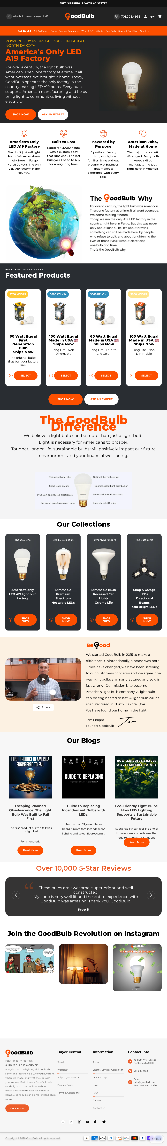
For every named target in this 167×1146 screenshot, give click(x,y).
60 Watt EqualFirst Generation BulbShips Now (23, 344)
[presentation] (16, 895)
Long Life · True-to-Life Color (104, 351)
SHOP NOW (21, 114)
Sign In (61, 1062)
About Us (98, 1062)
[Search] (9, 17)
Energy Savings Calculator (108, 1069)
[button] (160, 17)
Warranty (62, 1069)
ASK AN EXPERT (53, 114)
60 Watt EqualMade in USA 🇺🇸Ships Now (104, 340)
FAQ (95, 1092)
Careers (97, 1100)
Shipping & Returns (68, 1077)
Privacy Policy (65, 1085)
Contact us (99, 1108)
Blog (95, 1085)
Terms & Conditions (68, 1092)
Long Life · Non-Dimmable (63, 351)
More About (17, 1108)
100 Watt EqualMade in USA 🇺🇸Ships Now (63, 340)
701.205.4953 (130, 16)
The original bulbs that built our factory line (23, 361)
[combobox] (27, 17)
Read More (30, 850)
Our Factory (100, 1077)
